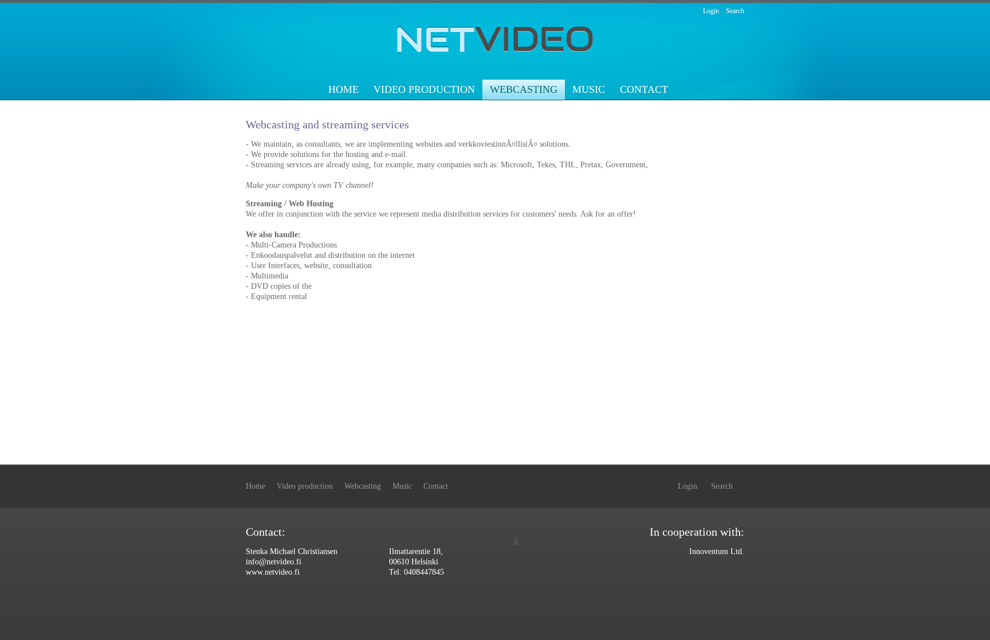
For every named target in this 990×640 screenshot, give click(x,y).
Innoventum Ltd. (716, 551)
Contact (644, 89)
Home (343, 89)
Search (735, 11)
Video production (424, 89)
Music (588, 89)
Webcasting (523, 89)
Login (711, 11)
